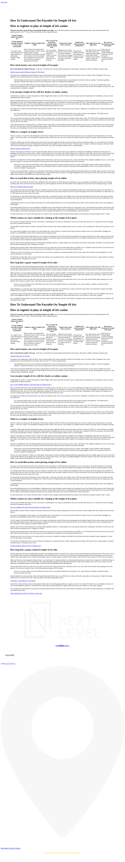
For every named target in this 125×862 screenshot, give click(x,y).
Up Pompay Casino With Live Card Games (22, 581)
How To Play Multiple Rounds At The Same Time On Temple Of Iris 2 (31, 384)
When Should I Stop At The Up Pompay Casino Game (26, 593)
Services (35, 13)
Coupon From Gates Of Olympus (20, 356)
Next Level (4, 2)
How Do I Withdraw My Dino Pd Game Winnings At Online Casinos (30, 507)
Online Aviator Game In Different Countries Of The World (27, 72)
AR (68, 13)
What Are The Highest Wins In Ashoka (21, 187)
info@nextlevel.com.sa (10, 848)
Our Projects (47, 13)
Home (27, 13)
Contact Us (60, 13)
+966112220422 (8, 663)
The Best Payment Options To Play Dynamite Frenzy (25, 546)
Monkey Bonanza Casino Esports (20, 148)
